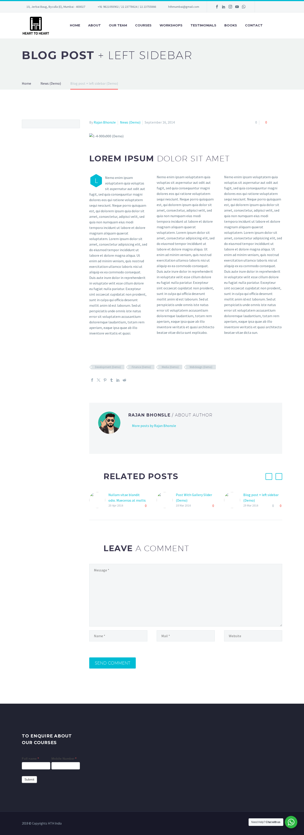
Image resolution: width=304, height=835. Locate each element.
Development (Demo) (108, 367)
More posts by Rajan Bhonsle (154, 425)
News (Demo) (130, 122)
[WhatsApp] (243, 6)
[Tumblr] (111, 380)
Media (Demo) (170, 367)
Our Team (118, 25)
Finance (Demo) (141, 367)
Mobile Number (63, 758)
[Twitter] (98, 380)
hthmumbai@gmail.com (183, 7)
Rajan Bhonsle (105, 122)
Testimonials (203, 25)
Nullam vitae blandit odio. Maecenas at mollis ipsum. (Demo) (127, 500)
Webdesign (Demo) (201, 367)
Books (230, 25)
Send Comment (112, 663)
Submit (29, 779)
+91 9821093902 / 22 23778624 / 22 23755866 (127, 7)
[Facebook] (217, 6)
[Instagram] (230, 6)
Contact (254, 25)
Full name (30, 758)
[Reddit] (124, 380)
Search (75, 124)
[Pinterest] (105, 380)
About (94, 25)
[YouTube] (237, 6)
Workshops (171, 25)
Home (75, 25)
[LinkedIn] (223, 6)
